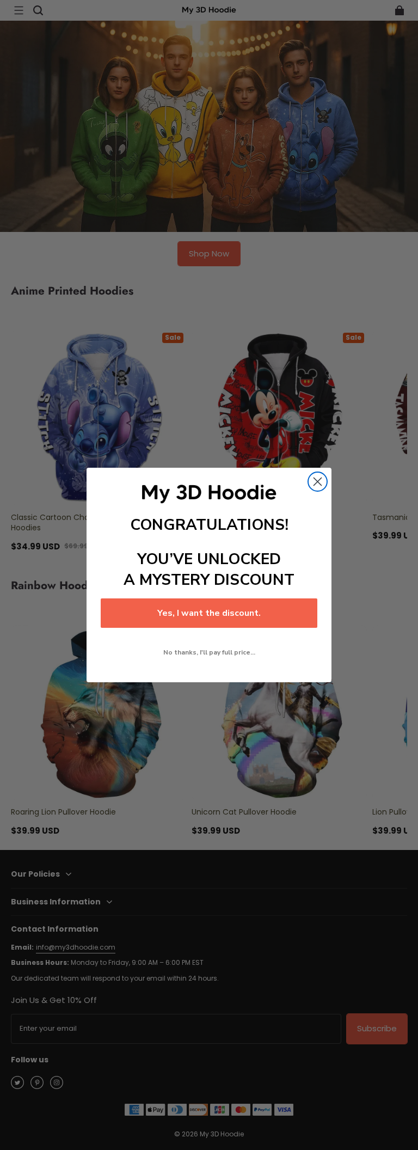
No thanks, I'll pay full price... (209, 652)
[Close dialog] (317, 481)
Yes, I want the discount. (209, 613)
